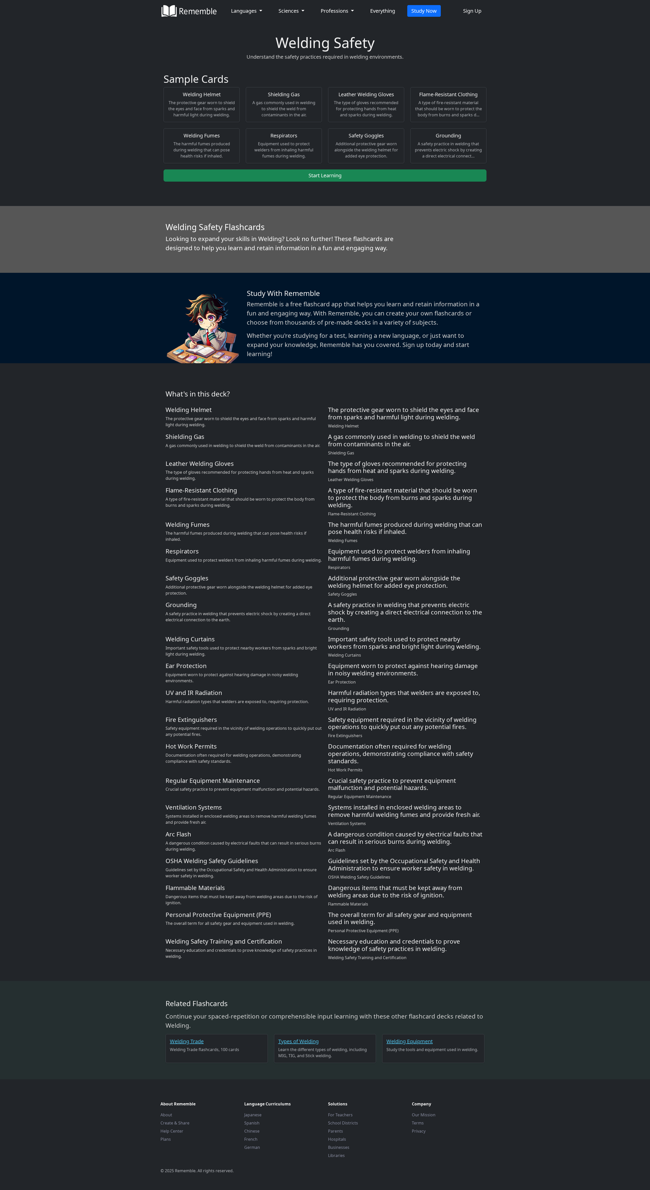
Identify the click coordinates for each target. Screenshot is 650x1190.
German (252, 1147)
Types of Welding (298, 1041)
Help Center (171, 1131)
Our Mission (423, 1115)
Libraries (336, 1155)
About (166, 1115)
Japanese (253, 1115)
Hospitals (337, 1139)
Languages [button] (244, 10)
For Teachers (340, 1115)
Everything (382, 10)
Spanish (251, 1123)
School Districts (343, 1123)
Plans (165, 1139)
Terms (418, 1123)
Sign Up (472, 10)
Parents (335, 1131)
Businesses (338, 1147)
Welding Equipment (409, 1041)
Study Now (424, 10)
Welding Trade (187, 1041)
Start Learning (325, 175)
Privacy (419, 1131)
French (250, 1139)
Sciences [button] (289, 10)
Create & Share (174, 1123)
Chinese (251, 1131)
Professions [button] (335, 10)
